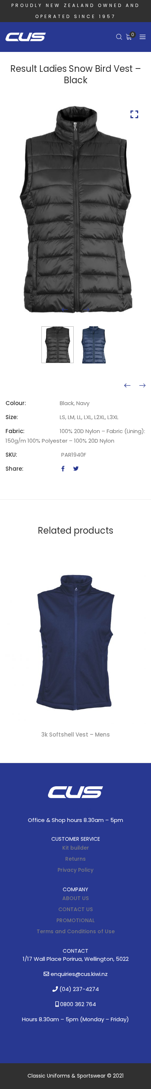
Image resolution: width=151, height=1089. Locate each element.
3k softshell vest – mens (75, 734)
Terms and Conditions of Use (76, 931)
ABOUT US (75, 898)
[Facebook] (63, 469)
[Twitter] (76, 469)
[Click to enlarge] (134, 114)
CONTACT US (75, 909)
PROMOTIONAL (75, 920)
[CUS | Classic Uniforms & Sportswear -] (25, 37)
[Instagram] (89, 810)
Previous (65, 310)
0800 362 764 (77, 1004)
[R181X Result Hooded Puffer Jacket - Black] (127, 385)
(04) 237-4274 (78, 989)
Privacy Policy (75, 870)
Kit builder (75, 847)
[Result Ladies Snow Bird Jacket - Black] (142, 385)
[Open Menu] (142, 37)
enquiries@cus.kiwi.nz (78, 974)
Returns (75, 859)
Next (86, 310)
